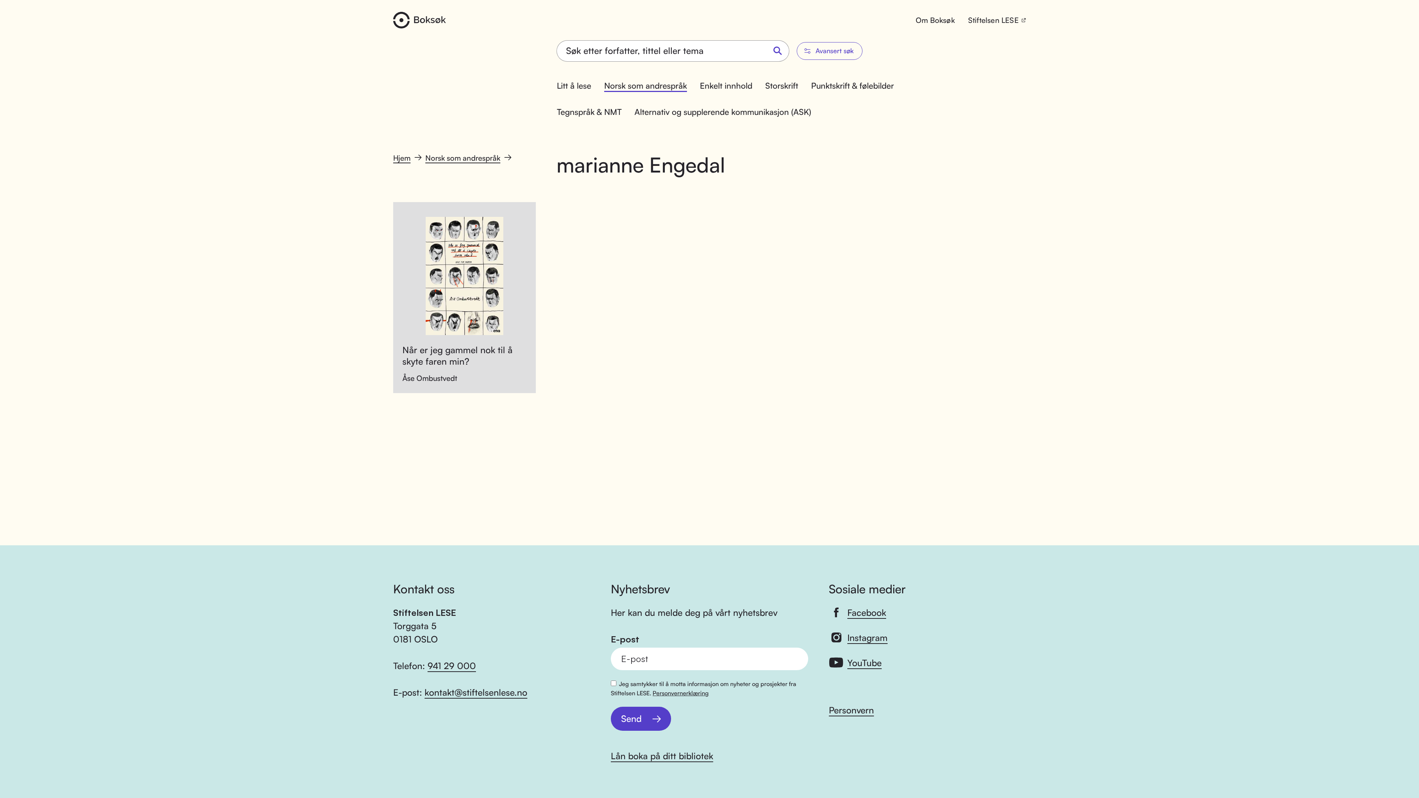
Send (631, 718)
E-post (625, 639)
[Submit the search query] (778, 51)
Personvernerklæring (681, 693)
